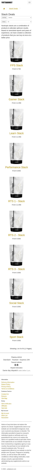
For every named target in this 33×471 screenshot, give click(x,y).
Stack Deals (13, 9)
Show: (4, 21)
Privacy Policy (6, 386)
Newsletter (4, 417)
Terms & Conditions (7, 389)
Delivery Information (7, 382)
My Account (5, 413)
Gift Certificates (6, 403)
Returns (4, 396)
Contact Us (5, 394)
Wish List (4, 415)
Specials (4, 408)
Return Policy (5, 384)
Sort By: (4, 17)
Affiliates (4, 406)
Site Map (4, 398)
